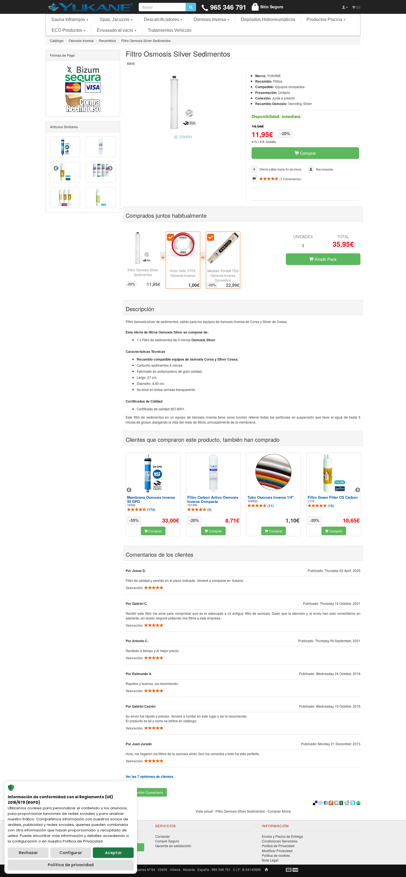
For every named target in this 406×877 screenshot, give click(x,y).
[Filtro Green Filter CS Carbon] (334, 473)
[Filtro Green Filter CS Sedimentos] (100, 198)
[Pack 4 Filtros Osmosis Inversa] (100, 170)
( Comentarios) (290, 179)
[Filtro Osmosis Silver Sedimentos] (183, 107)
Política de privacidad (71, 865)
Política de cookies (276, 855)
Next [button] (357, 490)
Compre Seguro (167, 841)
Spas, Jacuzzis (116, 19)
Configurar (70, 852)
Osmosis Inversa (212, 19)
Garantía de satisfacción (173, 845)
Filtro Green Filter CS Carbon (333, 497)
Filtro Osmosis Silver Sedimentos (143, 272)
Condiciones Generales (279, 841)
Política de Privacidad (278, 845)
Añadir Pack (325, 259)
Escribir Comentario (148, 792)
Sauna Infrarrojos (69, 19)
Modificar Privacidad (277, 850)
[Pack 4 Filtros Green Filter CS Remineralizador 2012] (65, 198)
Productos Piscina (326, 19)
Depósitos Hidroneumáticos (268, 19)
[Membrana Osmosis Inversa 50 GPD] (153, 473)
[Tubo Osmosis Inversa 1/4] (273, 472)
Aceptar (113, 852)
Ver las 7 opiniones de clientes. (150, 776)
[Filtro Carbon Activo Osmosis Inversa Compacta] (213, 473)
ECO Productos (69, 30)
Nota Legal (270, 860)
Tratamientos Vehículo (169, 30)
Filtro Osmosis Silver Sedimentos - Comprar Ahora (253, 811)
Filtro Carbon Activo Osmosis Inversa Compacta (212, 499)
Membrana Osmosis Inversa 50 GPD (151, 499)
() (150, 509)
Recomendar (324, 169)
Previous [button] (129, 490)
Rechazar (28, 852)
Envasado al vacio (116, 30)
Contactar (162, 836)
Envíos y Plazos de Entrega (282, 836)
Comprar (307, 153)
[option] (153, 494)
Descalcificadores (163, 19)
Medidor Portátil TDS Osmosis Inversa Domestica (223, 275)
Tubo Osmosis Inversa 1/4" (270, 497)
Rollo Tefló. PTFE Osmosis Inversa (183, 273)
